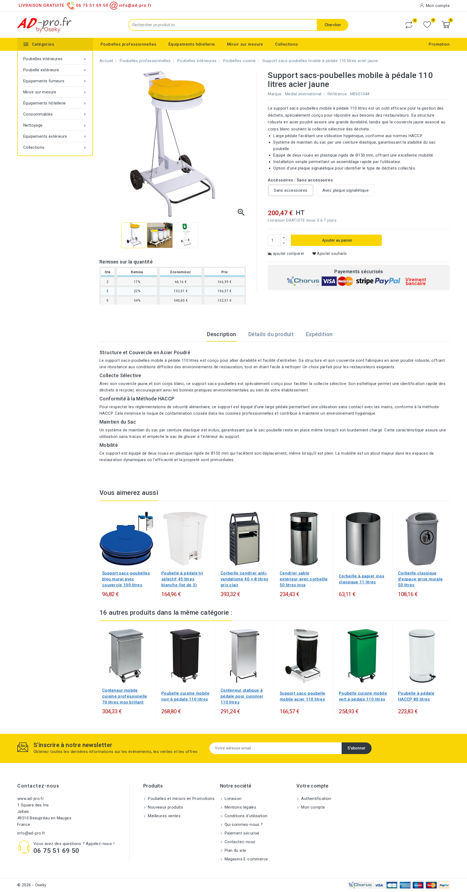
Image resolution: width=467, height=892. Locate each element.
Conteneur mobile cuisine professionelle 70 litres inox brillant (124, 696)
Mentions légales (240, 807)
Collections (286, 44)
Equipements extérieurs (55, 136)
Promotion (439, 44)
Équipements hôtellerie (191, 44)
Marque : (276, 94)
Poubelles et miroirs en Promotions (181, 798)
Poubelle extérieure (55, 69)
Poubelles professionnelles (128, 44)
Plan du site (235, 850)
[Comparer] (409, 24)
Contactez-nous (38, 786)
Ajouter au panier (336, 240)
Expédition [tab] (319, 334)
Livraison (233, 798)
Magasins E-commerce (246, 859)
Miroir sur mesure (245, 44)
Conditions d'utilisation (246, 815)
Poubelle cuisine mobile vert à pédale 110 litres (363, 696)
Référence (337, 94)
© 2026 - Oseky (31, 885)
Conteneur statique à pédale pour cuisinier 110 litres (242, 696)
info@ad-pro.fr (31, 833)
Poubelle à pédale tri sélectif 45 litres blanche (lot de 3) (182, 579)
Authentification (315, 798)
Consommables (55, 114)
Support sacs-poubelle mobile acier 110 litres (302, 696)
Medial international (303, 94)
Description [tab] (221, 334)
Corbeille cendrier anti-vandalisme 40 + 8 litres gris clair (244, 579)
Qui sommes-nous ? (243, 824)
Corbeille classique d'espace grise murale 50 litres (420, 579)
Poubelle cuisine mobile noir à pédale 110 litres (185, 696)
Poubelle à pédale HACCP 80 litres (416, 696)
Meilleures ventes (164, 815)
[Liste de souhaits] (427, 24)
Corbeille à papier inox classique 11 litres (361, 579)
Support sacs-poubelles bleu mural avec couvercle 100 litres (126, 579)
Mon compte (312, 807)
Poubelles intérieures (55, 58)
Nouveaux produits (165, 807)
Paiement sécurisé (241, 833)
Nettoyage (55, 125)
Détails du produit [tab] (270, 334)
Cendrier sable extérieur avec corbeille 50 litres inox (304, 579)
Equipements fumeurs (55, 81)
